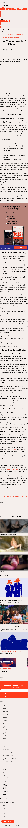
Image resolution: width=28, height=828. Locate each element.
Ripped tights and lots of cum (8, 534)
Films (4, 707)
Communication (12, 34)
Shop (4, 705)
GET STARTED (19, 247)
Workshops (5, 714)
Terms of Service (5, 771)
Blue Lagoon (3, 553)
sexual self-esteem (17, 651)
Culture (2, 598)
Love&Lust (9, 651)
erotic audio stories (12, 469)
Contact (6, 751)
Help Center (13, 748)
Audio (4, 708)
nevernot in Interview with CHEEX (9, 627)
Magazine (5, 713)
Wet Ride (2, 571)
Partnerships (6, 749)
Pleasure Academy (5, 710)
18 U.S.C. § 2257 (5, 777)
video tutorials (12, 221)
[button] (6, 66)
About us (5, 716)
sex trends (7, 598)
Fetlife (14, 449)
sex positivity (7, 668)
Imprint (4, 769)
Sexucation (20, 34)
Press (4, 748)
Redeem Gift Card (6, 745)
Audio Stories (11, 218)
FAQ (11, 745)
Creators (5, 720)
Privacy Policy (4, 774)
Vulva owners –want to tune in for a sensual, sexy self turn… (13, 656)
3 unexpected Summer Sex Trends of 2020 (11, 600)
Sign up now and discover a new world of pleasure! (7, 247)
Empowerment (3, 651)
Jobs (11, 749)
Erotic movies (11, 216)
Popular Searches (5, 718)
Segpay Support (12, 751)
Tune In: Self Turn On (6, 653)
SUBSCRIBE (5, 2)
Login (4, 805)
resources (6, 435)
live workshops (12, 223)
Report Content (5, 780)
